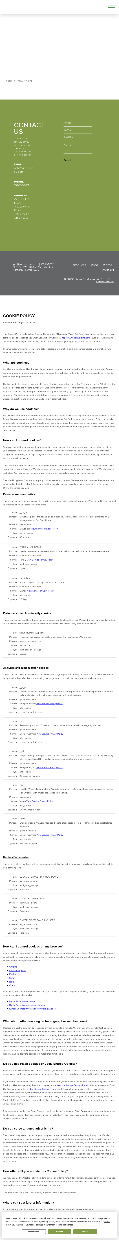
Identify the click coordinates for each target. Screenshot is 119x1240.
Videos (107, 265)
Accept (85, 1232)
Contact (108, 270)
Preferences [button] (68, 1225)
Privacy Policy (107, 279)
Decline (59, 1232)
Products (79, 265)
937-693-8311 (21, 185)
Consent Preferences (105, 281)
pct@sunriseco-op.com (25, 264)
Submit (67, 160)
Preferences (33, 1232)
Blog (94, 265)
